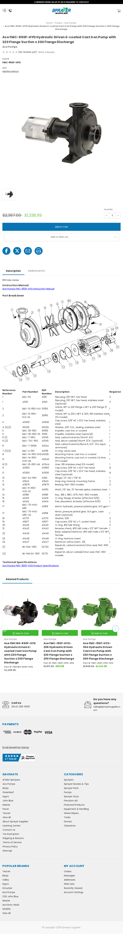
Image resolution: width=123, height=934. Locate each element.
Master (6, 804)
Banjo (6, 788)
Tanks (67, 817)
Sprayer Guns (71, 796)
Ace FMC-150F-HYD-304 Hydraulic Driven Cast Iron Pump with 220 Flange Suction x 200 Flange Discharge (98, 650)
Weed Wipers (71, 813)
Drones (68, 821)
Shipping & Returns (13, 838)
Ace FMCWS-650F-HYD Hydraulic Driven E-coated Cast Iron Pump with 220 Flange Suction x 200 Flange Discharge (20, 652)
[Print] (39, 251)
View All (7, 817)
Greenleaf (8, 792)
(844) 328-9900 (20, 706)
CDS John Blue (10, 896)
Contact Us (9, 829)
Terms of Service (12, 842)
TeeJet (6, 813)
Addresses (69, 879)
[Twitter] (17, 251)
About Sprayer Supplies (15, 821)
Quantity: (108, 209)
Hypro (6, 796)
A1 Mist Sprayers (11, 779)
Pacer (6, 809)
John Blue (8, 800)
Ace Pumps (9, 784)
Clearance (70, 825)
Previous (4, 629)
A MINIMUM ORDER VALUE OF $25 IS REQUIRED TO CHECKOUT (61, 2)
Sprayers (69, 779)
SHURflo (6, 909)
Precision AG (71, 800)
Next (115, 629)
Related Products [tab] (17, 579)
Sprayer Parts (71, 788)
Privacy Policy (10, 846)
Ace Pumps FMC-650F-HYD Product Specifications (30, 565)
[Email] (28, 251)
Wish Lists (69, 884)
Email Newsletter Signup (15, 747)
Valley (5, 879)
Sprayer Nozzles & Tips (76, 784)
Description (13, 271)
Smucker (7, 888)
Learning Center (11, 825)
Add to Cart (22, 633)
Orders (67, 871)
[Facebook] (6, 251)
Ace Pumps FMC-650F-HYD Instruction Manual (28, 288)
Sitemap (7, 850)
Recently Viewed (73, 888)
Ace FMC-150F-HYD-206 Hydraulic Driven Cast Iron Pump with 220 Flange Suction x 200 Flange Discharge (59, 650)
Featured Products (74, 804)
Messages (69, 875)
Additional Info (36, 270)
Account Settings (73, 892)
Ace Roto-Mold (10, 904)
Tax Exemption (11, 834)
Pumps (68, 792)
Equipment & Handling (76, 809)
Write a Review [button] (46, 52)
